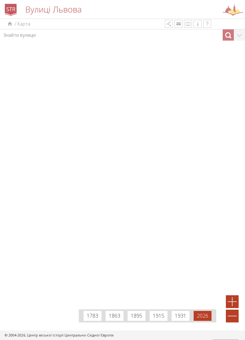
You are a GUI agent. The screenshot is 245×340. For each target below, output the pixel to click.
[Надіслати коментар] (178, 24)
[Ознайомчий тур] (207, 24)
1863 (114, 315)
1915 (158, 315)
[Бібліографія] (188, 24)
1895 (136, 315)
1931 (180, 315)
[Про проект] (198, 24)
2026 (202, 315)
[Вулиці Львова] (9, 23)
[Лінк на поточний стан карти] (169, 24)
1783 (92, 315)
